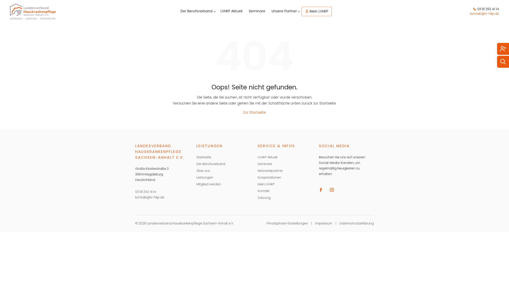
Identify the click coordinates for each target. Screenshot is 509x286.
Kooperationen (269, 177)
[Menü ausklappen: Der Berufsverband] (214, 11)
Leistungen (204, 177)
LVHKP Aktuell (231, 11)
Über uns (203, 170)
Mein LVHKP (319, 11)
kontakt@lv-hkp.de (149, 197)
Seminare (257, 11)
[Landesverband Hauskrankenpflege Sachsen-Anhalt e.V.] (33, 11)
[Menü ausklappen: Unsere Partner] (299, 11)
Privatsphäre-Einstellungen (287, 223)
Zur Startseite (254, 112)
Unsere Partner (284, 11)
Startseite (203, 157)
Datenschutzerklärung (357, 223)
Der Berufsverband (197, 11)
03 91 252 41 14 (145, 191)
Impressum (323, 223)
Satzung (264, 197)
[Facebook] (322, 189)
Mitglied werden (208, 184)
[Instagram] (333, 189)
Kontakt (264, 191)
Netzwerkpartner (270, 170)
